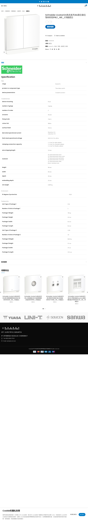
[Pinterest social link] (44, 2)
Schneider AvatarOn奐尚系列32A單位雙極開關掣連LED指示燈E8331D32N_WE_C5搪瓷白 (11, 298)
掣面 (59, 46)
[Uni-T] (33, 317)
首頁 (2, 11)
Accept (82, 514)
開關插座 (13, 11)
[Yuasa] (12, 317)
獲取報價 (50, 27)
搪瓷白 (28, 11)
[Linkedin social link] (46, 2)
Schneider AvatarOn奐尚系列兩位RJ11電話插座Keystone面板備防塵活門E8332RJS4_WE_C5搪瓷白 (77, 298)
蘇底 (66, 46)
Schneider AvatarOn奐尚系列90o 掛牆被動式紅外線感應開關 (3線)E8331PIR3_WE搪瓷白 (33, 298)
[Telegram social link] (48, 2)
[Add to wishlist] (19, 277)
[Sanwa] (76, 317)
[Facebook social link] (40, 2)
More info (73, 514)
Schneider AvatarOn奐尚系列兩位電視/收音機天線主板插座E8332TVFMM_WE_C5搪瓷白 (55, 298)
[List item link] (44, 338)
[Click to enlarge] (4, 52)
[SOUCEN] (54, 317)
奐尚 (23, 11)
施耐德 (19, 11)
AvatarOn (51, 46)
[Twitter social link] (42, 2)
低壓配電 (7, 11)
